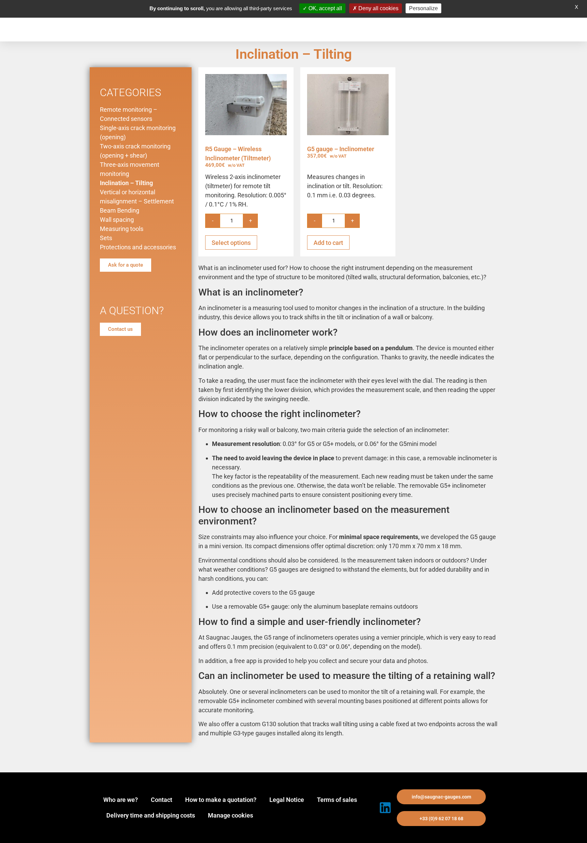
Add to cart (328, 242)
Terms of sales (337, 799)
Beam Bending (119, 210)
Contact (161, 799)
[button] (441, 796)
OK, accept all (324, 8)
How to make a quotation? (220, 799)
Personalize (423, 8)
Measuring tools (121, 228)
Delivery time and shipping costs (150, 815)
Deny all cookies (377, 8)
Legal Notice (286, 799)
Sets (106, 237)
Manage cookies (230, 815)
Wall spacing (117, 219)
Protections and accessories (138, 247)
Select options (231, 242)
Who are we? (120, 799)
